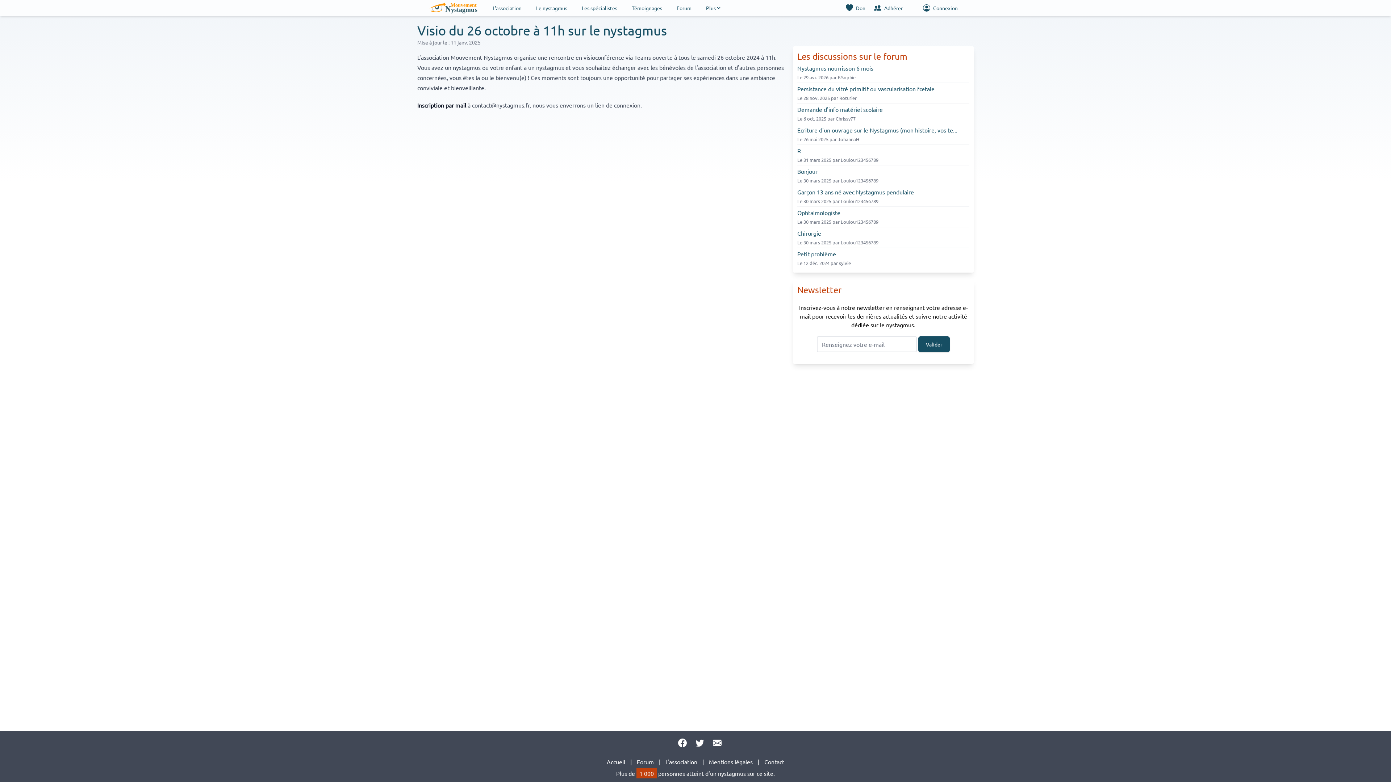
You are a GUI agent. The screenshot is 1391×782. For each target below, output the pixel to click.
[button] (714, 8)
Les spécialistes (599, 8)
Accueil (616, 761)
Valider (934, 344)
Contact (774, 761)
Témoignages (647, 8)
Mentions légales (731, 761)
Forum (684, 8)
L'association (507, 8)
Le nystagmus (551, 8)
